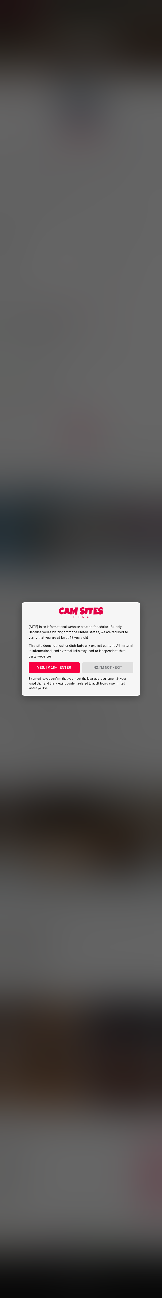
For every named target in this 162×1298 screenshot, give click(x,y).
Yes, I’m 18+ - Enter (54, 667)
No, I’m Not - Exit (107, 668)
